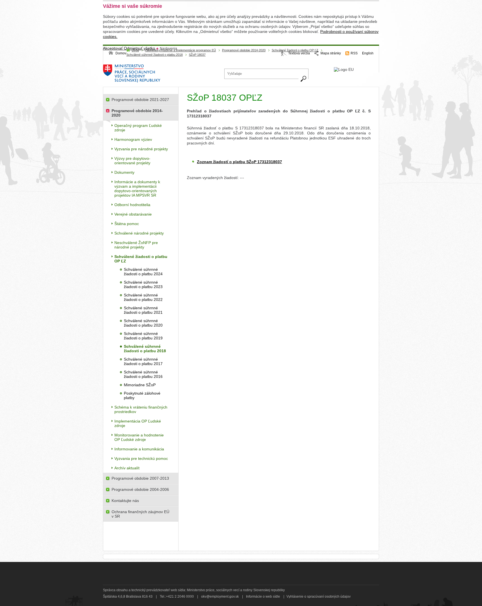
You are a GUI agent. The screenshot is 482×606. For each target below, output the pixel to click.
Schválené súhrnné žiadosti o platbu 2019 (143, 335)
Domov (120, 53)
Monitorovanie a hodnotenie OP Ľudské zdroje (139, 437)
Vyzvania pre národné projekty (141, 149)
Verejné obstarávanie (133, 214)
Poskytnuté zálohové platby (142, 395)
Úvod (135, 50)
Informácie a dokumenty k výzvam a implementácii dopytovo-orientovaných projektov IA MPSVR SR (137, 188)
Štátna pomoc (126, 223)
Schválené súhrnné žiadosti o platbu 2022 (143, 297)
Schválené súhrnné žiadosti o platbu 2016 (143, 374)
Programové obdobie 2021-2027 (140, 99)
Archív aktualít (126, 468)
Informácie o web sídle (263, 596)
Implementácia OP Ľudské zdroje (137, 423)
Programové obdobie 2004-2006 (140, 489)
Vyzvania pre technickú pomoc (141, 458)
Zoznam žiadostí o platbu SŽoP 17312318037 (239, 162)
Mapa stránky (330, 53)
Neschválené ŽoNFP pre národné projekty (136, 244)
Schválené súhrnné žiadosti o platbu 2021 (143, 310)
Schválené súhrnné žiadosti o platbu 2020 (143, 322)
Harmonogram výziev (133, 139)
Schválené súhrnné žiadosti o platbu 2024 (143, 271)
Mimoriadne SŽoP (140, 385)
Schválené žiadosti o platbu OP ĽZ (295, 50)
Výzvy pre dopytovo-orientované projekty (132, 160)
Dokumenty (124, 172)
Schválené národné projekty (139, 233)
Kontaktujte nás (125, 500)
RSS (354, 53)
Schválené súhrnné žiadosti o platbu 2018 (154, 54)
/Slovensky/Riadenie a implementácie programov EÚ (180, 50)
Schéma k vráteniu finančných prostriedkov (140, 409)
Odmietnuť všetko (140, 48)
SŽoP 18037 (197, 54)
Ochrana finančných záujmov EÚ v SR (140, 514)
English (367, 53)
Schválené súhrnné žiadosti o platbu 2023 (143, 284)
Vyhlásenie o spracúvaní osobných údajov (318, 596)
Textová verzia (299, 53)
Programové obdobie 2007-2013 (140, 478)
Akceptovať (113, 48)
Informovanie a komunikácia (139, 449)
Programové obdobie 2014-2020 (244, 50)
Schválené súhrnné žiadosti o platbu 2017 (143, 361)
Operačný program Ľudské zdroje (138, 127)
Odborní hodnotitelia (132, 204)
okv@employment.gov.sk (220, 596)
